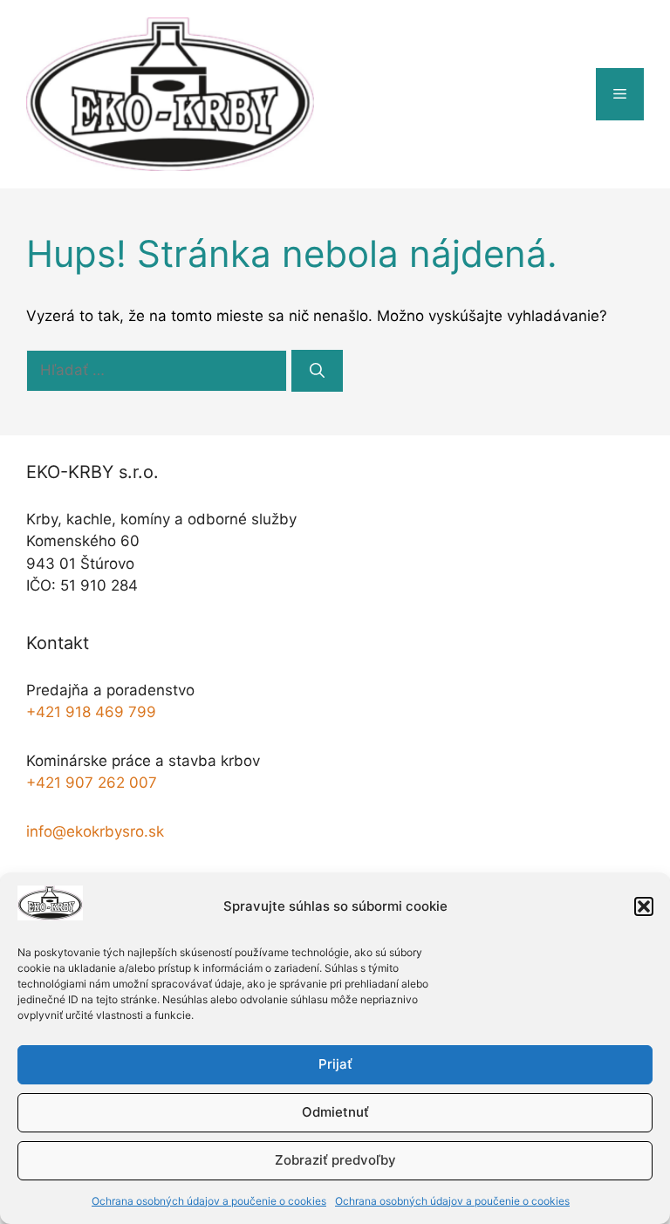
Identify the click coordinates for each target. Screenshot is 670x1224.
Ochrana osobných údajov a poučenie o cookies (209, 1200)
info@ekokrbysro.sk (95, 831)
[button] (644, 906)
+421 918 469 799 (91, 712)
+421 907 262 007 (91, 782)
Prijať (335, 1064)
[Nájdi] (317, 371)
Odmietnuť (335, 1112)
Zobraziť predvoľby (335, 1160)
